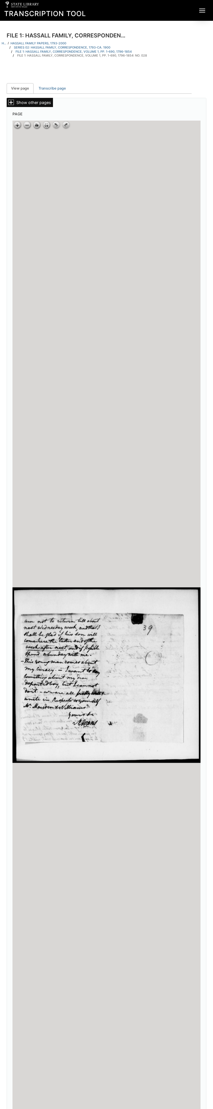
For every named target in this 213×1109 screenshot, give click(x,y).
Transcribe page (52, 88)
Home (4, 43)
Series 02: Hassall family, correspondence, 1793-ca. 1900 (62, 47)
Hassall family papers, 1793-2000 (38, 43)
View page (22, 88)
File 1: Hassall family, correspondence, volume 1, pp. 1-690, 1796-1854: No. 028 (82, 55)
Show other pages (33, 102)
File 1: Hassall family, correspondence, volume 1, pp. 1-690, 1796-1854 (74, 52)
